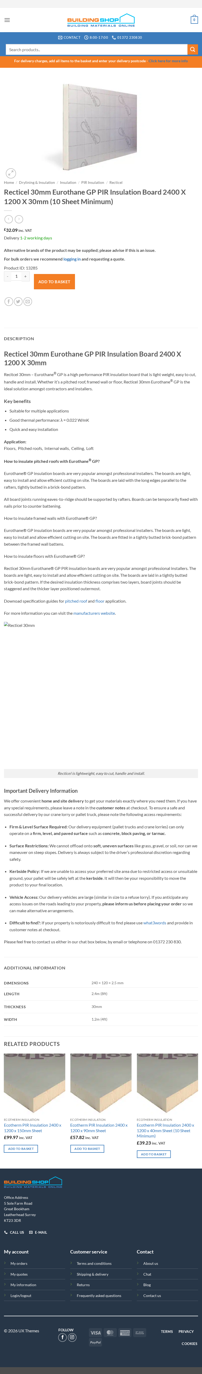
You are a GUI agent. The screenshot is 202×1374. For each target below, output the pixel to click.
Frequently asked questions (99, 1295)
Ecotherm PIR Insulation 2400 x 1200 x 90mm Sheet (99, 1127)
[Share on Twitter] (18, 301)
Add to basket (54, 281)
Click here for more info (168, 61)
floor (99, 600)
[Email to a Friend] (27, 301)
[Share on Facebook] (8, 301)
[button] (7, 19)
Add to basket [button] (21, 1148)
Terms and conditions (94, 1263)
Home (9, 182)
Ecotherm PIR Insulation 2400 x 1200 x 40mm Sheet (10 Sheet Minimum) (165, 1130)
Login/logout (21, 1295)
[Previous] (4, 1110)
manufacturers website (94, 613)
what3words (154, 922)
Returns (83, 1284)
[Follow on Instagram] (72, 1337)
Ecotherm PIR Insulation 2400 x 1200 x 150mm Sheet (32, 1127)
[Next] (198, 1110)
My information (23, 1284)
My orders (19, 1263)
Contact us (152, 1295)
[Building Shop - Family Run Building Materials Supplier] (101, 20)
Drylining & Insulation (37, 182)
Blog (147, 1284)
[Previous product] (19, 219)
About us (150, 1263)
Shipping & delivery (92, 1274)
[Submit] (193, 49)
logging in (72, 258)
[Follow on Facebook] (62, 1337)
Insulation (68, 182)
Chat (147, 1274)
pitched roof (76, 600)
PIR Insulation (92, 182)
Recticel (116, 182)
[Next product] (8, 219)
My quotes (19, 1274)
